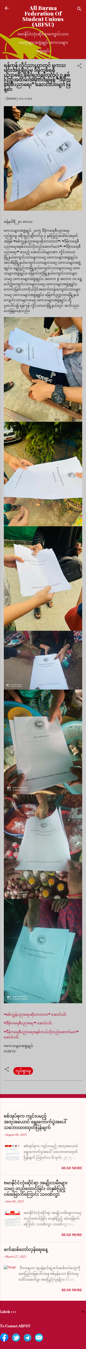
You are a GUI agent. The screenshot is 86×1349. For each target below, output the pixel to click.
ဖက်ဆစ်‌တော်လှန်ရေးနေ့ (26, 1249)
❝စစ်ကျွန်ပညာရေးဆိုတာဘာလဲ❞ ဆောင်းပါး (35, 1014)
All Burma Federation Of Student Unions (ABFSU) (43, 16)
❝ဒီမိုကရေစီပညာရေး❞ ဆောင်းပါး (28, 1023)
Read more (72, 1168)
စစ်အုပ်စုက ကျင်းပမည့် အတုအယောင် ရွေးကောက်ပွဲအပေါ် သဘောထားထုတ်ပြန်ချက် (35, 1122)
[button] (79, 66)
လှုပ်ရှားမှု (23, 1071)
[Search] (79, 9)
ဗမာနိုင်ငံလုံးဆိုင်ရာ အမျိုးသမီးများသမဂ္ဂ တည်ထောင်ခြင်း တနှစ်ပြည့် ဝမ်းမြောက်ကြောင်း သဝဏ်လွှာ (35, 1188)
